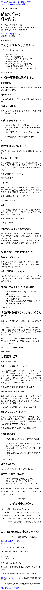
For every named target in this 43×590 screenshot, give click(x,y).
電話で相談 (5, 588)
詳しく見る (15, 34)
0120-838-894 (6, 34)
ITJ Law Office (16, 2)
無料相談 (21, 4)
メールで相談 (16, 541)
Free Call (9, 4)
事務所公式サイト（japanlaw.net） (11, 578)
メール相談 (14, 588)
